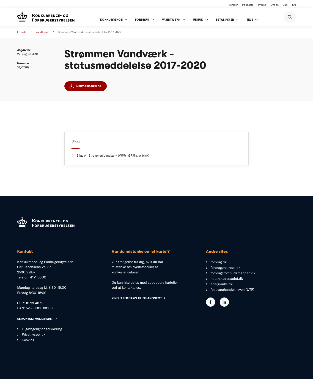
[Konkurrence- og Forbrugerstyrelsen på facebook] (210, 305)
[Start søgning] (290, 17)
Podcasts (247, 4)
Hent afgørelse (88, 86)
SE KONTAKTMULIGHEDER (35, 318)
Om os (275, 4)
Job (285, 4)
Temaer (233, 4)
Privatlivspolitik (33, 334)
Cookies (28, 340)
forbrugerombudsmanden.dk (233, 273)
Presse (262, 4)
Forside (21, 32)
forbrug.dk (219, 262)
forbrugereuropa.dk (225, 267)
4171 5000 (38, 277)
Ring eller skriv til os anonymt (137, 298)
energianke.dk (222, 284)
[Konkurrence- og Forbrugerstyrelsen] (45, 17)
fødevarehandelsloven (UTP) (232, 289)
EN (294, 4)
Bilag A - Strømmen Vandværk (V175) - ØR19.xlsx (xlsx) (113, 155)
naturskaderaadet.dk (227, 278)
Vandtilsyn (42, 32)
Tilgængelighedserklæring (42, 329)
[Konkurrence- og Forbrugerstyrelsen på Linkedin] (224, 305)
